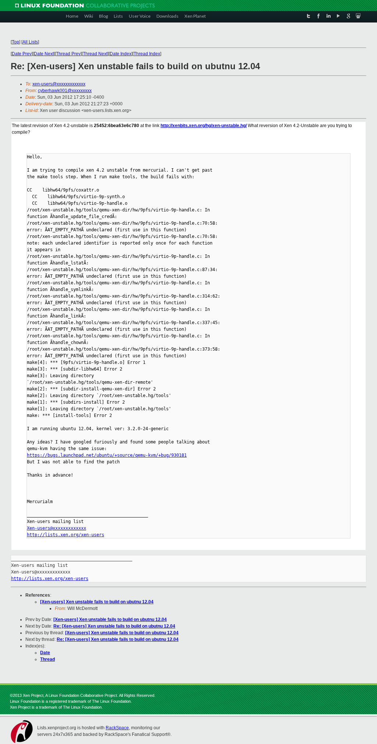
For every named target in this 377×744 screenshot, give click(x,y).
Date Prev (22, 53)
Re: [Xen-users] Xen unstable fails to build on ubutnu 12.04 (114, 626)
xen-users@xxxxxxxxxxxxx (58, 84)
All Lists (30, 42)
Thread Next (95, 53)
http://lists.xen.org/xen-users (65, 534)
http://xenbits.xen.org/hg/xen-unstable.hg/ (204, 125)
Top (15, 42)
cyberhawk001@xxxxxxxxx (65, 90)
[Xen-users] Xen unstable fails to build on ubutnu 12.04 (97, 601)
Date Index (120, 53)
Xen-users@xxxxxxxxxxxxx (56, 528)
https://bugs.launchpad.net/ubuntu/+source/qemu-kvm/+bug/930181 (107, 455)
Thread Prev (68, 53)
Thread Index (147, 53)
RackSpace (117, 727)
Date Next (44, 53)
